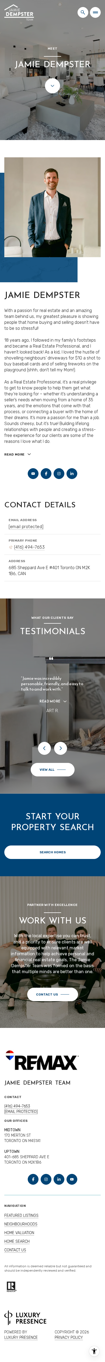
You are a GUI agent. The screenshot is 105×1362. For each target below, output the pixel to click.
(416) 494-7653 (29, 547)
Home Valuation (19, 1238)
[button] (52, 1000)
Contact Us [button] (15, 1255)
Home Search (17, 1247)
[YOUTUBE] (33, 473)
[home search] (83, 12)
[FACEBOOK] (46, 473)
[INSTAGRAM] (59, 473)
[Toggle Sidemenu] (95, 12)
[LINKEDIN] (71, 473)
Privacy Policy (69, 1343)
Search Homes (53, 858)
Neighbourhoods (20, 1229)
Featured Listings (21, 1221)
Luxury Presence (21, 1343)
